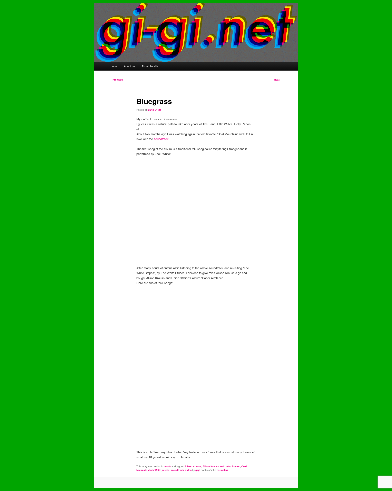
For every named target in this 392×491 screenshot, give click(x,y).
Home (113, 66)
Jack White (154, 470)
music (167, 466)
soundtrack (161, 139)
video (188, 470)
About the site (150, 66)
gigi (197, 470)
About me (129, 66)
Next (278, 79)
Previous (116, 79)
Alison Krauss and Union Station (221, 466)
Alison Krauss (193, 466)
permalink (222, 470)
